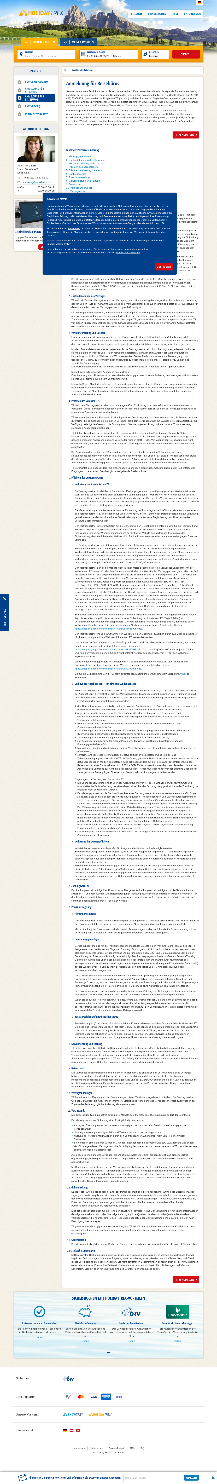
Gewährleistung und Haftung (84, 180)
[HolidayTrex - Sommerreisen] (100, 1414)
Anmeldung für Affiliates (34, 90)
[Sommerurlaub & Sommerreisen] (42, 14)
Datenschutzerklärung (128, 252)
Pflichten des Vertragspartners (85, 170)
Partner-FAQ (32, 106)
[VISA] (93, 1396)
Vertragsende (77, 191)
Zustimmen (74, 228)
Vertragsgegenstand (80, 156)
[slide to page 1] (108, 1352)
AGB (132, 1448)
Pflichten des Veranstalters (83, 166)
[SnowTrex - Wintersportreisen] (73, 1414)
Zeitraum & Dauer (96, 52)
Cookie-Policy (63, 243)
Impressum (117, 249)
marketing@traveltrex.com (36, 182)
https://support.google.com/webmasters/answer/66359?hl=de (108, 628)
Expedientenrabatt (36, 114)
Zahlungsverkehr (78, 173)
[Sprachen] (65, 1430)
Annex (182, 673)
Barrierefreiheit (116, 1448)
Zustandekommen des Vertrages (86, 160)
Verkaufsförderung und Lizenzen (86, 163)
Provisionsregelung (79, 177)
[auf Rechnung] (68, 1396)
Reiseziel (29, 52)
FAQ (141, 1448)
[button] (199, 2)
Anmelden (191, 1477)
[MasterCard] (81, 1396)
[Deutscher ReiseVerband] (68, 1378)
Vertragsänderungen (81, 187)
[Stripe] (119, 1396)
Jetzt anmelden (185, 135)
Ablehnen (79, 232)
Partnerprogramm (36, 82)
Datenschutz (76, 184)
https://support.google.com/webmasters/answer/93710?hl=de (108, 649)
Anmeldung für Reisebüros (34, 98)
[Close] (213, 1478)
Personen (154, 52)
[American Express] (106, 1396)
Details (39, 1337)
